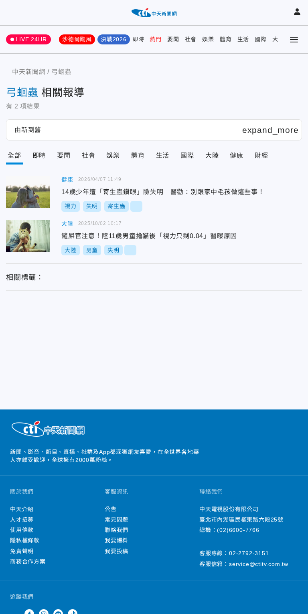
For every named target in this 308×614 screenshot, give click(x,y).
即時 (138, 39)
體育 (226, 39)
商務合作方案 (28, 561)
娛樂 (208, 39)
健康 (236, 155)
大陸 (212, 155)
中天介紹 (22, 509)
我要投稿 (116, 551)
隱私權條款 (25, 540)
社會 (191, 39)
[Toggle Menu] (294, 40)
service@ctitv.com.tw (258, 564)
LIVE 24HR (31, 39)
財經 (261, 155)
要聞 (173, 39)
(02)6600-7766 (238, 530)
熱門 (156, 39)
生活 (243, 39)
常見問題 (116, 519)
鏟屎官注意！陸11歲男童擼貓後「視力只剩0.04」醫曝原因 (28, 236)
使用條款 (22, 530)
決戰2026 (114, 39)
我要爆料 (116, 540)
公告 (111, 509)
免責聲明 (22, 551)
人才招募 (22, 519)
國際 (261, 39)
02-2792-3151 (249, 553)
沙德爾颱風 (77, 39)
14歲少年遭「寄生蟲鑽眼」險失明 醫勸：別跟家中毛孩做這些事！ (28, 192)
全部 (14, 155)
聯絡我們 (116, 530)
